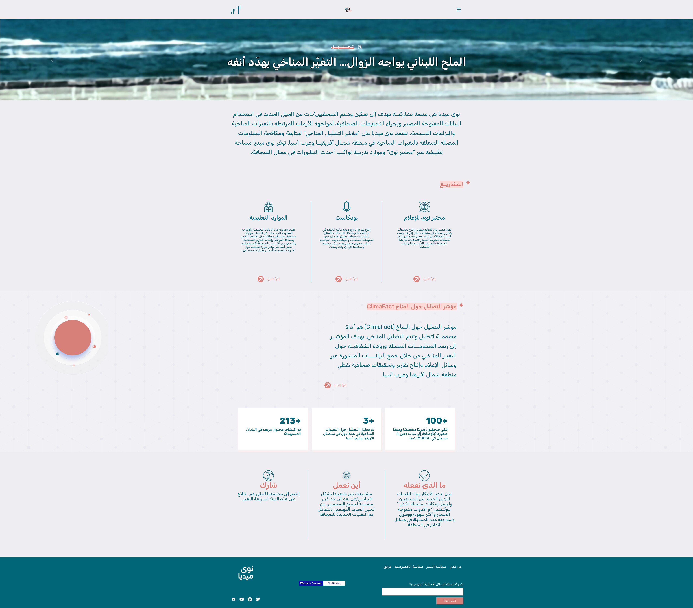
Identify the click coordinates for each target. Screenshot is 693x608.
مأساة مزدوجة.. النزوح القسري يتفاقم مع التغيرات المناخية (346, 61)
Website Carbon (310, 583)
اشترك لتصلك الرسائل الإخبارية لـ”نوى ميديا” (436, 584)
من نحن (456, 566)
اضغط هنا (450, 601)
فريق (387, 566)
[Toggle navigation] (458, 9)
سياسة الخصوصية (409, 566)
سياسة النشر (436, 566)
